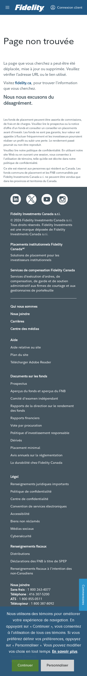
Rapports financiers (24, 418)
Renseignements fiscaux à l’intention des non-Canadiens (41, 571)
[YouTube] (47, 199)
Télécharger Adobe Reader (30, 362)
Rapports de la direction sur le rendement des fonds (42, 408)
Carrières (17, 321)
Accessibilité (19, 514)
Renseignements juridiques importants (39, 484)
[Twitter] (31, 199)
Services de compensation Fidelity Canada (42, 270)
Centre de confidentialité (29, 499)
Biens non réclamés (25, 521)
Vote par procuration (26, 425)
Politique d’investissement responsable (39, 433)
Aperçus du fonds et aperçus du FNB (38, 391)
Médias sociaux (22, 529)
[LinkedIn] (15, 199)
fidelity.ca (23, 82)
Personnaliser (57, 665)
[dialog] (43, 641)
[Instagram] (62, 199)
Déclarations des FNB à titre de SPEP (38, 561)
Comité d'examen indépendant (34, 398)
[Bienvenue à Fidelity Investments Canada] (30, 8)
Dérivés (16, 440)
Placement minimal (25, 448)
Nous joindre (20, 314)
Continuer (25, 665)
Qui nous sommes (23, 306)
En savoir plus (64, 652)
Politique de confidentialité (31, 491)
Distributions (20, 554)
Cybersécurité (20, 536)
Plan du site (19, 355)
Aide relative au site (25, 347)
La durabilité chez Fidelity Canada (36, 463)
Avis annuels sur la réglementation (36, 455)
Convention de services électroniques (38, 506)
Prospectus (18, 383)
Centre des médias (24, 329)
